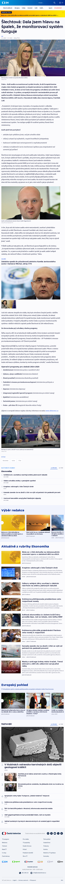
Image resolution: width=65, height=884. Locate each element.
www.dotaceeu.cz (52, 411)
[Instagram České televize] (48, 833)
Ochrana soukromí (23, 880)
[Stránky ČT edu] (60, 861)
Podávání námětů (28, 853)
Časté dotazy (6, 856)
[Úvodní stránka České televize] (11, 833)
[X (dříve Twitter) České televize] (58, 833)
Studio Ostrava (27, 846)
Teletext (4, 846)
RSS (62, 880)
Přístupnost (33, 880)
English (15, 880)
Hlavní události (7, 8)
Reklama (4, 842)
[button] (30, 431)
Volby (23, 8)
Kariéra (45, 849)
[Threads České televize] (61, 833)
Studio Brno (46, 842)
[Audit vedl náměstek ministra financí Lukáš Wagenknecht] (30, 202)
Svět (36, 8)
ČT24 (20, 460)
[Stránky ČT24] (4, 861)
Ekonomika (5, 460)
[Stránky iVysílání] (29, 861)
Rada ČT (4, 849)
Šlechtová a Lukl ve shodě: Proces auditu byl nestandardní (16, 449)
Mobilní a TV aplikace (49, 853)
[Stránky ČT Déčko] (40, 861)
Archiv (13, 460)
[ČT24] (5, 3)
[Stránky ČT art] (50, 861)
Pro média (26, 839)
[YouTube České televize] (54, 833)
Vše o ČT (25, 856)
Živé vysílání (46, 839)
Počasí (25, 849)
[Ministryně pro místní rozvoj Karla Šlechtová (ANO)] (32, 58)
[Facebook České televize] (51, 833)
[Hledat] (54, 2)
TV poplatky (26, 842)
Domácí (30, 8)
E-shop (4, 853)
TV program (5, 839)
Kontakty (46, 856)
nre (2, 36)
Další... (42, 8)
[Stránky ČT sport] (16, 861)
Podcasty (46, 846)
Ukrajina (17, 8)
